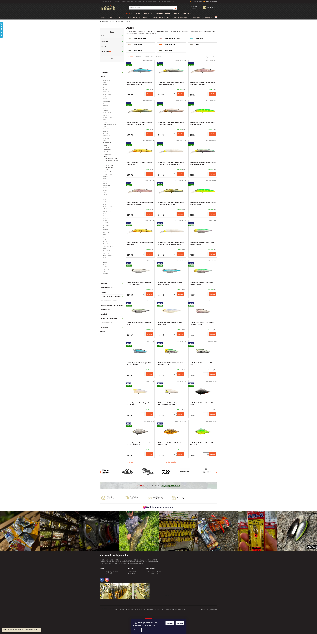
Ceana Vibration (110, 167)
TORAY (104, 248)
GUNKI (104, 119)
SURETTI (105, 244)
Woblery (106, 156)
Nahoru (131, 462)
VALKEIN (105, 257)
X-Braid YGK (106, 269)
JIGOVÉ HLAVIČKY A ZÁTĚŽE (109, 301)
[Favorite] (206, 471)
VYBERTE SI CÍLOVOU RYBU (109, 318)
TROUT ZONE (106, 250)
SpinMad (105, 237)
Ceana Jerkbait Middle (111, 158)
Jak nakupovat (116, 1)
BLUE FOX (105, 89)
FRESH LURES (107, 113)
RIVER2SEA (106, 218)
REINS (104, 213)
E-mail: (101, 572)
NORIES (105, 195)
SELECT (105, 227)
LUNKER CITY (106, 140)
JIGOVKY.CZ (106, 129)
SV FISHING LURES (108, 246)
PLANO (104, 204)
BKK (104, 87)
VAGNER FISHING (107, 255)
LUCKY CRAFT (107, 138)
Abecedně (158, 56)
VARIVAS (105, 262)
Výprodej (128, 13)
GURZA (105, 122)
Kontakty (108, 1)
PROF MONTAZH (107, 206)
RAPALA (105, 209)
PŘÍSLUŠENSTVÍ (105, 310)
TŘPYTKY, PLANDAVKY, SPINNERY (111, 296)
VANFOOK (105, 260)
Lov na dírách (186, 13)
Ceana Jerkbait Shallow (112, 160)
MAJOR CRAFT (107, 143)
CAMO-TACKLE (107, 94)
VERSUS (105, 264)
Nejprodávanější (149, 56)
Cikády (105, 145)
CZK (196, 6)
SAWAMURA (106, 225)
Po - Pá (147, 572)
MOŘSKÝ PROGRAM (106, 323)
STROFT (105, 239)
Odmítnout (170, 623)
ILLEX (104, 126)
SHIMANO (105, 230)
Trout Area (137, 13)
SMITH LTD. (106, 232)
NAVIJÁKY (104, 283)
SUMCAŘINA (104, 327)
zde (154, 626)
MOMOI (105, 188)
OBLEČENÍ (104, 314)
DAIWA (104, 96)
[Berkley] (128, 471)
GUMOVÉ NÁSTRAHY (107, 288)
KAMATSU (105, 131)
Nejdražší (138, 56)
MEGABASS (106, 176)
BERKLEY (105, 85)
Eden (107, 169)
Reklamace (138, 1)
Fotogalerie (156, 1)
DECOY (105, 99)
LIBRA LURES (106, 136)
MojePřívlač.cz (106, 185)
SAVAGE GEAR (106, 223)
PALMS (104, 202)
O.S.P (104, 197)
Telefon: (102, 574)
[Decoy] (185, 471)
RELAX (104, 216)
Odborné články (147, 1)
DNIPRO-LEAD (106, 101)
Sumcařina (176, 13)
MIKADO (105, 183)
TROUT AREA (104, 72)
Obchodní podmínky (127, 1)
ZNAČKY (103, 77)
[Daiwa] (166, 471)
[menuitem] (104, 17)
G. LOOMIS (106, 115)
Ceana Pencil (109, 163)
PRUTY (103, 279)
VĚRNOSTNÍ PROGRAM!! (168, 1)
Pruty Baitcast (107, 149)
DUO (104, 103)
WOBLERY (104, 292)
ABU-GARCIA (106, 80)
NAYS (104, 192)
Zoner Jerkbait (109, 172)
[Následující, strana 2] (212, 462)
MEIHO (104, 178)
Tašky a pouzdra (108, 154)
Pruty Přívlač (107, 152)
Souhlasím (180, 623)
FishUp (104, 108)
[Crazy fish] (148, 471)
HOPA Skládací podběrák (109, 124)
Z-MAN (104, 271)
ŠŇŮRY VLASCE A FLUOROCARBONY (111, 305)
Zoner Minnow (109, 174)
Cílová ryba (159, 13)
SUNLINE (105, 241)
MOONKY (105, 190)
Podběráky (106, 147)
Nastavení (137, 630)
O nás (102, 1)
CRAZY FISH (106, 92)
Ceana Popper (109, 165)
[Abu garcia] (105, 471)
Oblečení (167, 13)
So (146, 574)
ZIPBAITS (105, 274)
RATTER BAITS (107, 211)
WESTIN (105, 267)
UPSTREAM (106, 253)
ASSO (104, 82)
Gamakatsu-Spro (107, 117)
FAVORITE (105, 106)
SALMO (105, 220)
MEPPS (105, 181)
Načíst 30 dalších (171, 462)
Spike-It (105, 234)
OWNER (105, 199)
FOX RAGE (105, 110)
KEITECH (105, 133)
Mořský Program (148, 13)
